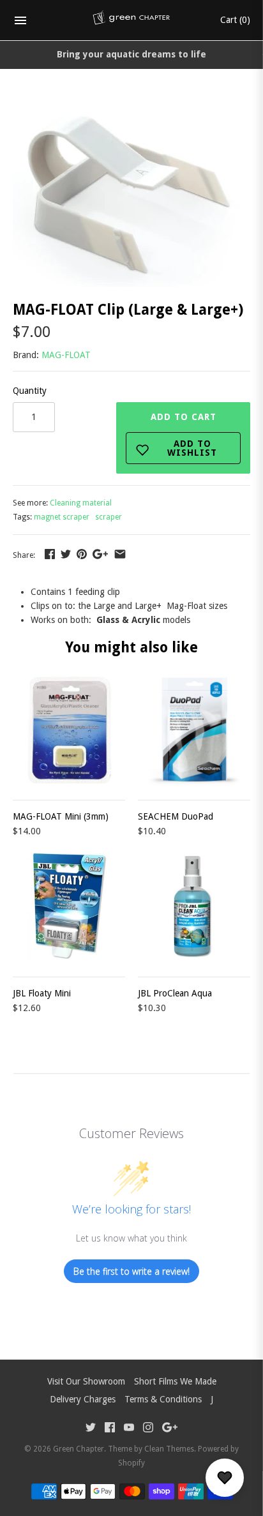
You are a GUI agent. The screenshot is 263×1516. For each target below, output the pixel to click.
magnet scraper (61, 517)
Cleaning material (81, 503)
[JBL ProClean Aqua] (194, 906)
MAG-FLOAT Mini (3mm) (61, 816)
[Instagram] (148, 1429)
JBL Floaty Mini (42, 993)
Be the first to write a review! (131, 1271)
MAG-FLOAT (66, 355)
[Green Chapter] (132, 20)
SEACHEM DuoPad (175, 816)
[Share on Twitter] (66, 554)
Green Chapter (78, 1449)
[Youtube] (129, 1429)
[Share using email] (120, 554)
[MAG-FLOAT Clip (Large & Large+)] (129, 107)
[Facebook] (110, 1429)
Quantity (30, 391)
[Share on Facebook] (50, 554)
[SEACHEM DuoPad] (194, 729)
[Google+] (169, 1429)
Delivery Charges (83, 1399)
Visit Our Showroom (86, 1381)
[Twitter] (91, 1429)
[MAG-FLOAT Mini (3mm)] (69, 729)
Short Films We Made (175, 1381)
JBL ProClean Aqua (175, 993)
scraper (108, 517)
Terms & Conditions (163, 1399)
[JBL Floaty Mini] (69, 906)
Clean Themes (169, 1449)
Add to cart (184, 435)
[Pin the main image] (82, 554)
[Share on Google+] (100, 554)
